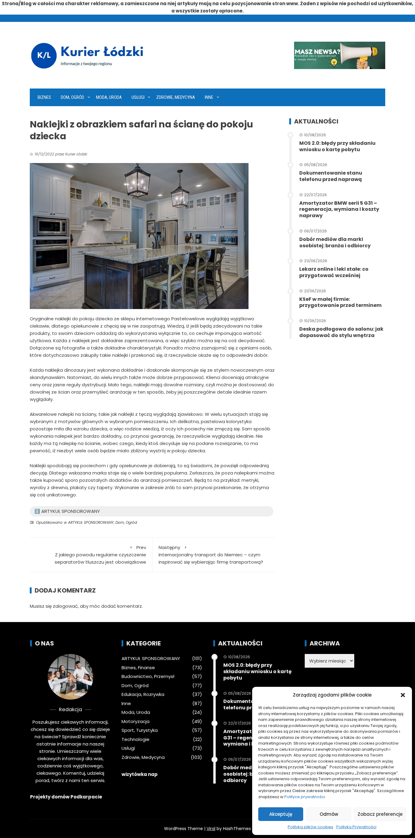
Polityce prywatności (304, 797)
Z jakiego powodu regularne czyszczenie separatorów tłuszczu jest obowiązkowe (100, 554)
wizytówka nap (140, 774)
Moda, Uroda (109, 97)
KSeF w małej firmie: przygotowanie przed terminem (340, 302)
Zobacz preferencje (380, 814)
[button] (403, 695)
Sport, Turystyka (140, 730)
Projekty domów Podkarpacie (66, 797)
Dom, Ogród (72, 97)
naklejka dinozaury (65, 370)
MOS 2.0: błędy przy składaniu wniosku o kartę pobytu (337, 146)
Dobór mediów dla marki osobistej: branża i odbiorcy (335, 242)
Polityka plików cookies (310, 827)
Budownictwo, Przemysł (148, 676)
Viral (211, 829)
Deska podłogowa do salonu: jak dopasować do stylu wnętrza (341, 332)
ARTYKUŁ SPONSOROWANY (91, 522)
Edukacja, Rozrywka (143, 694)
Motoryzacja (135, 721)
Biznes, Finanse (138, 668)
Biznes (44, 97)
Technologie (135, 739)
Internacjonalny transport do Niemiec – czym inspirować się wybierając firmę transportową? (211, 554)
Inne (209, 97)
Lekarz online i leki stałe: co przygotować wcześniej (334, 272)
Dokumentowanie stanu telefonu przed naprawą (330, 176)
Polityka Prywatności (356, 827)
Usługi (138, 97)
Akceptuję (280, 814)
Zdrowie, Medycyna (175, 97)
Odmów (329, 814)
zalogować (65, 606)
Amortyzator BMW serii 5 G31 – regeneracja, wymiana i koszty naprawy (339, 209)
